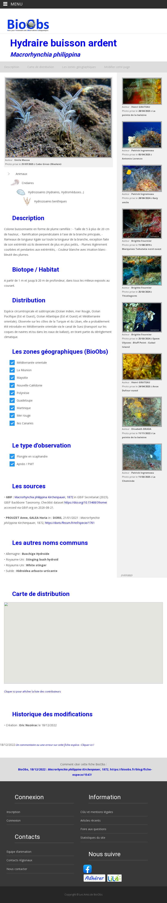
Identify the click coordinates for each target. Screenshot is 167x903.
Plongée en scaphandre (32, 456)
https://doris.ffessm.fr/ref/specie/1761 (70, 523)
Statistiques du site (92, 837)
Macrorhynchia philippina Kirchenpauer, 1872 (43, 497)
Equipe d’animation (19, 852)
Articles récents (90, 820)
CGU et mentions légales (96, 812)
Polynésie (23, 393)
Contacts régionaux (19, 860)
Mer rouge (24, 415)
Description (11, 67)
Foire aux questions (93, 829)
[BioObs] (24, 24)
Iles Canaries (25, 423)
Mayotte (22, 378)
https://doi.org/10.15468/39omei (85, 502)
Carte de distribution (40, 67)
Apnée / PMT (25, 464)
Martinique (24, 408)
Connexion (14, 820)
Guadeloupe (25, 400)
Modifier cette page (117, 67)
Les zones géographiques (79, 67)
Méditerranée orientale (32, 362)
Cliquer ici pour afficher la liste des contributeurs (32, 691)
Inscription (13, 812)
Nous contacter (17, 869)
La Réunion (24, 370)
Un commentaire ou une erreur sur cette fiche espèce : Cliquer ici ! (54, 745)
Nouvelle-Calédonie (29, 385)
